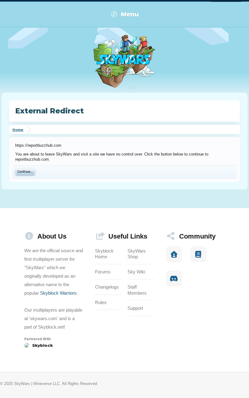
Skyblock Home (104, 253)
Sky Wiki (136, 271)
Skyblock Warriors (58, 293)
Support (135, 308)
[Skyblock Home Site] (174, 254)
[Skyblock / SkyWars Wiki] (198, 254)
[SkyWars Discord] (174, 278)
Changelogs (107, 286)
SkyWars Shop (137, 253)
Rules (101, 302)
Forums (103, 271)
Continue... (25, 172)
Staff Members (137, 289)
